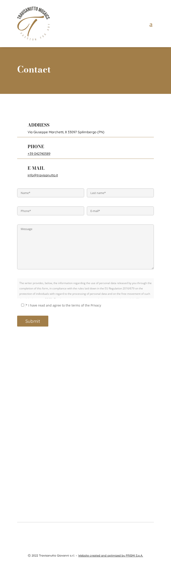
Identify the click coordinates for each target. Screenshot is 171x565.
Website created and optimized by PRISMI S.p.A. (110, 555)
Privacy (132, 531)
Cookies (144, 531)
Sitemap (85, 537)
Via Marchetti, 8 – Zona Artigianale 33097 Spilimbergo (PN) (85, 474)
